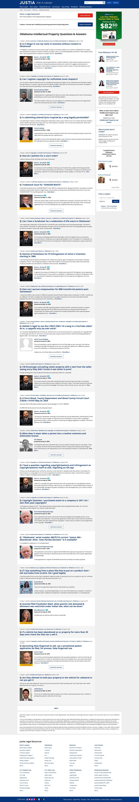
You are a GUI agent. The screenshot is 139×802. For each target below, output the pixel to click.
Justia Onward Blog (100, 785)
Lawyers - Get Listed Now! (109, 206)
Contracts (33, 41)
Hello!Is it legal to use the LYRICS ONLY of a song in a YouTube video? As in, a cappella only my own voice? (56, 327)
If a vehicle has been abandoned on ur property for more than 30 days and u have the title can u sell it (54, 633)
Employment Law (35, 286)
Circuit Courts (24, 783)
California (47, 780)
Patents (72, 783)
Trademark (40, 41)
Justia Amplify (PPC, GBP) (101, 783)
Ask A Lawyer (27, 10)
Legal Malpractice (61, 286)
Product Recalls (74, 780)
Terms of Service (95, 799)
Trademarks (73, 785)
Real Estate (73, 760)
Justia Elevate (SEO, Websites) (103, 780)
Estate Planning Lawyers (27, 758)
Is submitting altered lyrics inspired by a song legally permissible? (55, 117)
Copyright (34, 76)
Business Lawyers (25, 750)
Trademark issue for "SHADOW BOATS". (42, 184)
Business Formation (76, 748)
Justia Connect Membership (102, 772)
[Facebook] (32, 799)
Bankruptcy (48, 748)
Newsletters (74, 7)
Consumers (102, 134)
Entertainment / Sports (38, 321)
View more (115, 187)
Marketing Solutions (86, 7)
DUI (46, 755)
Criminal (47, 750)
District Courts (24, 785)
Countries (72, 788)
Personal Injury (34, 395)
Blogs (96, 760)
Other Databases (76, 770)
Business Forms (74, 778)
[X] (41, 799)
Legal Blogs (73, 775)
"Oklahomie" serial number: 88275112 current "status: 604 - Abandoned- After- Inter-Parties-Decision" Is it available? (51, 538)
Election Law (50, 395)
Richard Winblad (104, 175)
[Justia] (27, 2)
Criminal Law (49, 629)
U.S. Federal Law (25, 770)
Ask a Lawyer (34, 7)
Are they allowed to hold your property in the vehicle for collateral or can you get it (56, 678)
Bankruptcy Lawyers (26, 748)
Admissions (97, 750)
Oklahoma (35, 10)
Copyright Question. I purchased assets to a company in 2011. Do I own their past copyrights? (54, 501)
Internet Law (54, 321)
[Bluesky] (39, 799)
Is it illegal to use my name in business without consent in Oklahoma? (50, 45)
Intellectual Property (60, 41)
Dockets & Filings (25, 788)
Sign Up (116, 2)
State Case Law (49, 778)
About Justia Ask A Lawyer (107, 130)
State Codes (48, 775)
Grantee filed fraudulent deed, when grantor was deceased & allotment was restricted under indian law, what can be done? (52, 605)
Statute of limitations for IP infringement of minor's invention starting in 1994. (52, 255)
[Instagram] (34, 799)
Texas (46, 788)
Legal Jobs (73, 772)
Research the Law (44, 7)
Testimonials (98, 788)
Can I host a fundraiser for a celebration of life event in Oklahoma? (56, 221)
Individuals (48, 745)
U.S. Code (22, 775)
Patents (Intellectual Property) (59, 641)
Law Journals (98, 758)
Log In (109, 2)
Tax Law (72, 763)
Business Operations (76, 750)
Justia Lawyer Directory (101, 775)
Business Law (48, 41)
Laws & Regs (65, 7)
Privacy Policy (105, 799)
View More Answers (56, 107)
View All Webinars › (109, 92)
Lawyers (101, 139)
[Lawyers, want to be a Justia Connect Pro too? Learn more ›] (48, 57)
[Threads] (37, 799)
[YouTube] (30, 799)
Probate (42, 218)
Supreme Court (24, 780)
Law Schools (56, 7)
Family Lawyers (24, 760)
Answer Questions (85, 24)
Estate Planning (35, 218)
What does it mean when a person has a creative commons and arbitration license (53, 434)
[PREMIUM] (26, 62)
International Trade (75, 758)
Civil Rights (43, 395)
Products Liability (76, 641)
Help (88, 799)
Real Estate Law (51, 601)
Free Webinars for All (108, 52)
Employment (73, 753)
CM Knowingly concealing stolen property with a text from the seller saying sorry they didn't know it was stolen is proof (56, 368)
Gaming (47, 321)
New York (47, 785)
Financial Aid (98, 753)
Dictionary (97, 748)
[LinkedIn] (27, 799)
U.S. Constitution (25, 772)
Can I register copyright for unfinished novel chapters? (50, 79)
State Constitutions (50, 772)
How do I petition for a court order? (40, 155)
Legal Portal (76, 799)
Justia (21, 10)
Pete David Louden (105, 161)
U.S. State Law (50, 770)
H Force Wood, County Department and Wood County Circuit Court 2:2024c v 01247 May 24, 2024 (54, 399)
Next (56, 708)
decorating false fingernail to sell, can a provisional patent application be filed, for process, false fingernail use (51, 647)
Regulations (23, 778)
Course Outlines (99, 755)
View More (58, 53)
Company (83, 799)
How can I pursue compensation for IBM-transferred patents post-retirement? (54, 290)
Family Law (48, 760)
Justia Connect (67, 799)
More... (22, 766)
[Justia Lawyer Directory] (44, 799)
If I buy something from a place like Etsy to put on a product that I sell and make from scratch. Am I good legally (54, 571)
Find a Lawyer (24, 7)
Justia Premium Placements (102, 778)
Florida (47, 783)
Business (73, 745)
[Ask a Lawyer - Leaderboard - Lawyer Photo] (101, 166)
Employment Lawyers (26, 755)
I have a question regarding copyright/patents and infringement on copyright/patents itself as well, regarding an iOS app (55, 466)
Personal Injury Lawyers (27, 763)
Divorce (47, 753)
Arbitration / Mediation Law (39, 430)
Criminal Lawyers (25, 753)
